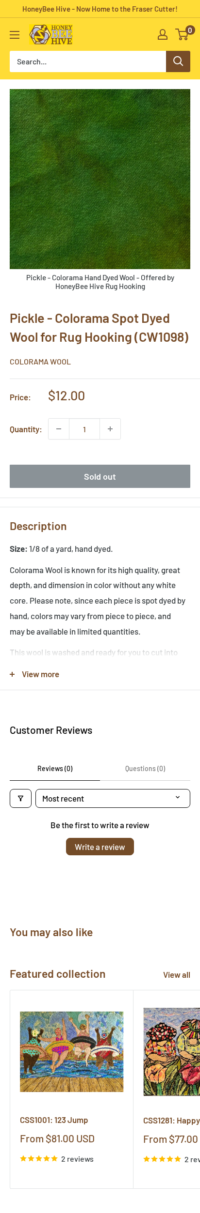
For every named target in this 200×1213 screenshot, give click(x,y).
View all (176, 974)
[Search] (178, 61)
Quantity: (26, 429)
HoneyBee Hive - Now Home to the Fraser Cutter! (100, 8)
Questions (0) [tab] (145, 768)
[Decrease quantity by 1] (59, 429)
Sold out (100, 476)
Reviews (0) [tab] (54, 768)
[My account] (162, 34)
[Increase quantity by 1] (110, 429)
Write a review (100, 846)
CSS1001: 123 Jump (54, 1119)
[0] (182, 34)
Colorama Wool (40, 361)
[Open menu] (14, 35)
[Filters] (21, 798)
